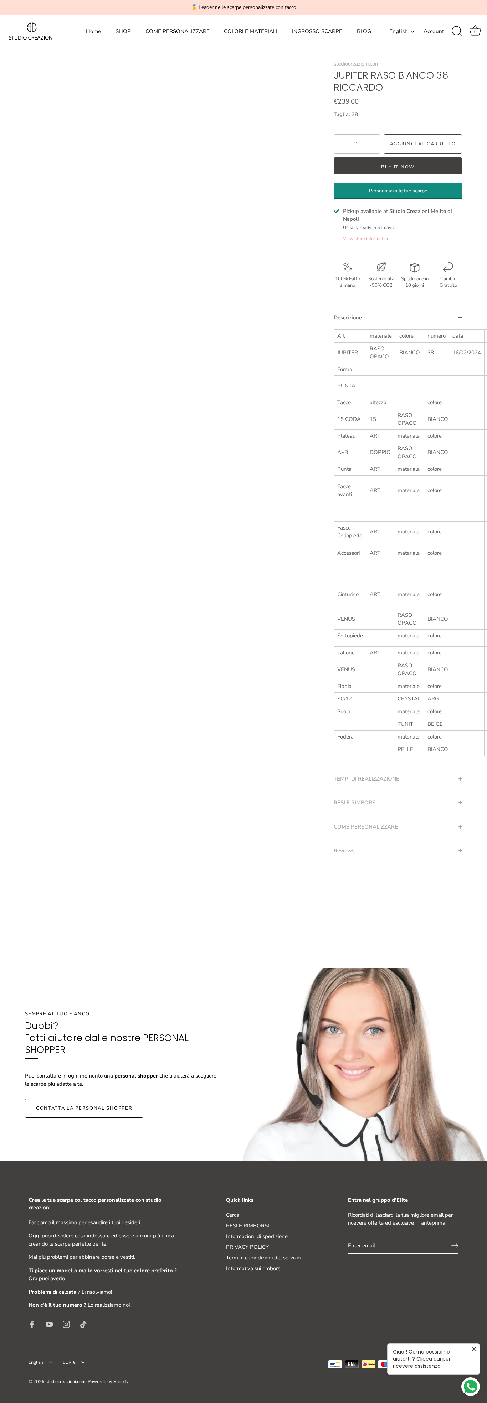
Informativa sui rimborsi (253, 1268)
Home (93, 31)
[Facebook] (32, 1324)
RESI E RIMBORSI (247, 1225)
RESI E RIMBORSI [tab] (355, 802)
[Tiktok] (83, 1324)
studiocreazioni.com (357, 63)
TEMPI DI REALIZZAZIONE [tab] (366, 778)
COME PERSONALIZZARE (177, 31)
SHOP (123, 31)
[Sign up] (454, 1245)
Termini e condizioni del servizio (263, 1257)
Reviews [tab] (344, 850)
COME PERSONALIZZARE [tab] (366, 826)
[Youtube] (49, 1324)
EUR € (69, 1363)
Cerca (232, 1215)
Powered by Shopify (108, 1381)
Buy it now (398, 167)
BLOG (364, 31)
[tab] (398, 548)
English (398, 31)
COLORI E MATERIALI (250, 31)
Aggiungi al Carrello (423, 144)
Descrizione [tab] (348, 317)
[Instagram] (66, 1324)
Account (434, 31)
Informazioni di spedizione (257, 1236)
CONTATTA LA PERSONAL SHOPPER (84, 1108)
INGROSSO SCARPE (317, 31)
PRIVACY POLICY (247, 1247)
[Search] (457, 31)
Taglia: (342, 114)
